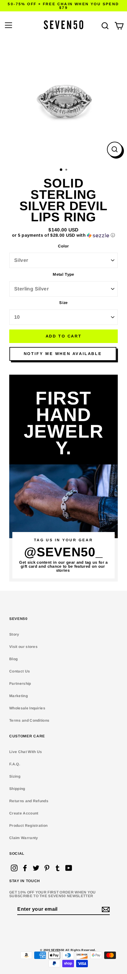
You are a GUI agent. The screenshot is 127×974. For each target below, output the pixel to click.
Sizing (14, 776)
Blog (13, 659)
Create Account (23, 813)
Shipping (17, 789)
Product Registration (28, 825)
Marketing (18, 696)
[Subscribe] (105, 909)
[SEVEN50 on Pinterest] (46, 868)
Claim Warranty (23, 838)
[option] (63, 101)
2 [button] (66, 170)
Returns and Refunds (28, 801)
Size (63, 303)
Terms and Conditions (29, 720)
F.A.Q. (14, 764)
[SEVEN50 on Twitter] (36, 868)
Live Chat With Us (25, 752)
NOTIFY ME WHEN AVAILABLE (63, 353)
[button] (63, 235)
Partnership (20, 683)
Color (63, 246)
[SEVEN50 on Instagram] (14, 868)
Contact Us (19, 671)
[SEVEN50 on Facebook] (25, 868)
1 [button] (61, 170)
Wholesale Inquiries (27, 708)
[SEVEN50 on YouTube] (68, 868)
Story (14, 634)
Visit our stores (23, 647)
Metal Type (63, 275)
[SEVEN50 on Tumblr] (57, 868)
